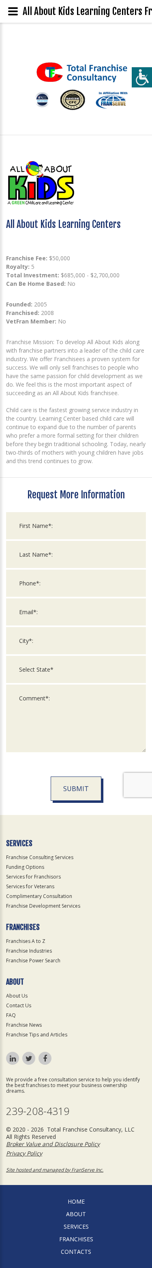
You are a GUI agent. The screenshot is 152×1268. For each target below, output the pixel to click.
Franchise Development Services (43, 905)
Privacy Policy (24, 1153)
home (76, 1201)
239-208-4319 (37, 1111)
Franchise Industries (29, 950)
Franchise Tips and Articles (36, 1034)
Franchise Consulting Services (39, 857)
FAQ (11, 1015)
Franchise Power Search (33, 960)
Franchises (76, 1239)
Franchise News (24, 1024)
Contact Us (18, 1005)
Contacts (76, 1251)
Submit (76, 788)
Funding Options (25, 867)
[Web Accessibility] (142, 77)
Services (76, 1226)
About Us (17, 995)
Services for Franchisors (33, 876)
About (76, 1214)
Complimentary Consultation (39, 896)
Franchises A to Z (25, 941)
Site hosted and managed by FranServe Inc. (54, 1169)
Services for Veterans (30, 886)
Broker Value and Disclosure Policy (53, 1144)
